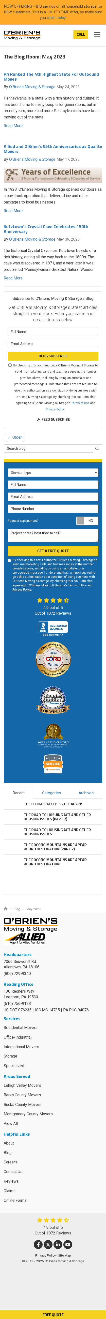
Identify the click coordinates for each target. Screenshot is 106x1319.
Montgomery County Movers (28, 1114)
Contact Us (13, 1171)
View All (11, 1123)
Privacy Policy (55, 409)
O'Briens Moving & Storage (32, 87)
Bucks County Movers (22, 1104)
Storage (10, 1056)
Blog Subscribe (53, 356)
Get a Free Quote (53, 551)
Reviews (11, 1181)
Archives (86, 793)
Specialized (14, 1065)
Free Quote (53, 1315)
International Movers (21, 1046)
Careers (10, 1162)
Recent (19, 793)
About (9, 1143)
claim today (56, 17)
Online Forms (15, 1200)
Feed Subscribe (55, 419)
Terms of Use (80, 403)
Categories (51, 793)
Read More (13, 125)
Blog (8, 1152)
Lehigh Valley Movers (22, 1085)
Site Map (64, 1255)
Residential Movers (20, 1027)
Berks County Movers (22, 1095)
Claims (10, 1191)
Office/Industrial (18, 1037)
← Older (14, 437)
